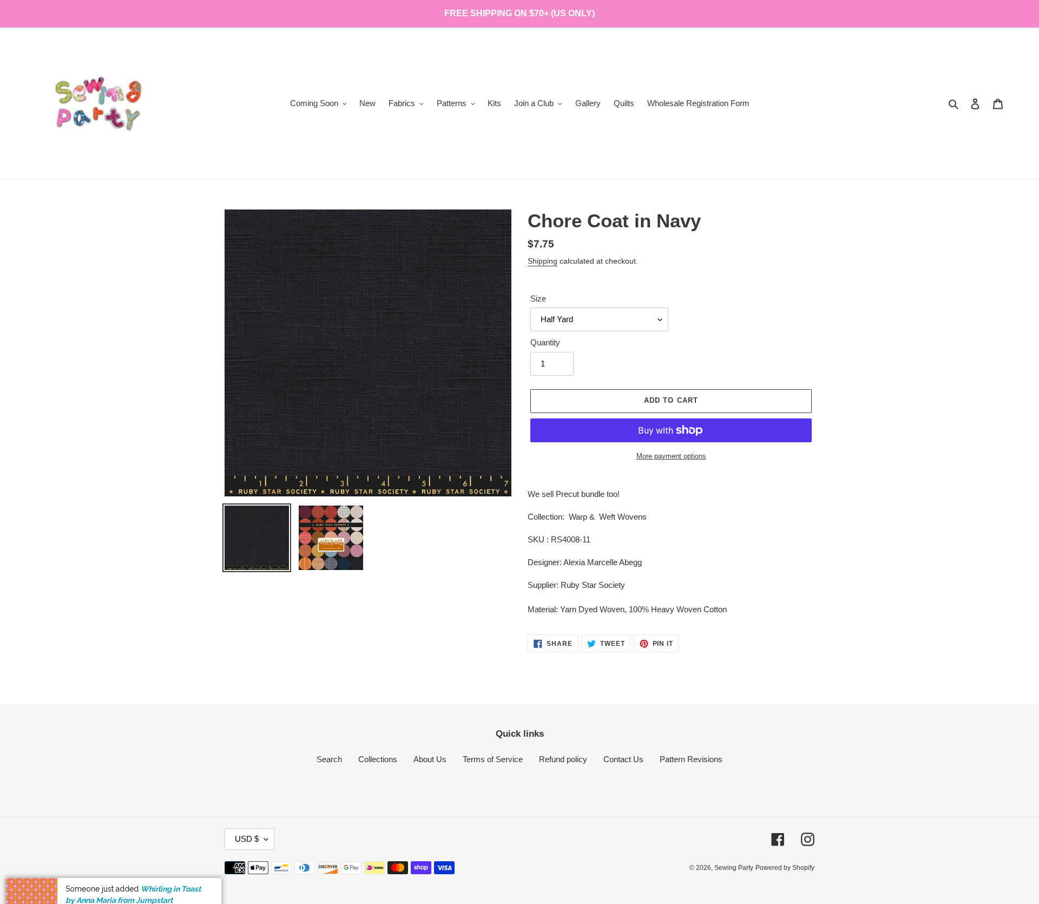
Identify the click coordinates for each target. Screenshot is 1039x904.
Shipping (542, 261)
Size (538, 298)
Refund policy (563, 759)
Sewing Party (733, 868)
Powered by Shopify (784, 868)
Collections (377, 759)
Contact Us (623, 759)
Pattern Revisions (691, 759)
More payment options (671, 456)
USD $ (247, 838)
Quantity (545, 342)
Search (329, 759)
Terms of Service (493, 759)
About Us (429, 759)
